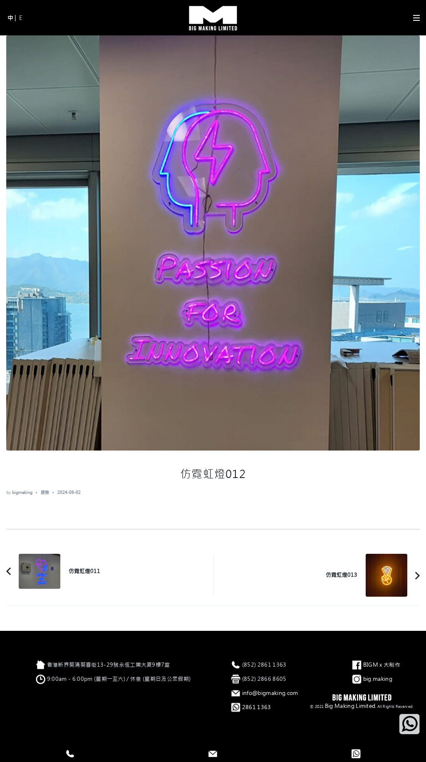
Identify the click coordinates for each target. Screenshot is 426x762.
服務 (45, 492)
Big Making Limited (350, 706)
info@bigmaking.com (270, 693)
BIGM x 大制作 (381, 664)
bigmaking (22, 492)
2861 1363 (256, 707)
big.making (377, 678)
